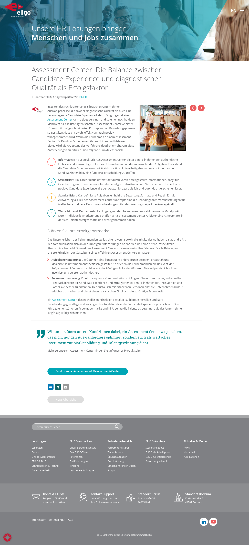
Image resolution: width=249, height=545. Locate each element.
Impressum (39, 520)
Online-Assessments (43, 456)
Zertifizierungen (79, 461)
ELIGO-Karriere (155, 441)
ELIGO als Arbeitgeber (158, 452)
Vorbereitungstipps (118, 447)
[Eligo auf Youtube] (213, 525)
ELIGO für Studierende (158, 456)
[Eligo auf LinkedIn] (204, 525)
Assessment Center (59, 119)
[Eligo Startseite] (18, 10)
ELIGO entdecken (81, 441)
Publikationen (191, 456)
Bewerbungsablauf (156, 461)
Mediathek (189, 452)
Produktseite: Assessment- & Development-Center (88, 371)
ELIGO (83, 97)
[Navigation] (240, 10)
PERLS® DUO (39, 461)
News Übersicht (66, 399)
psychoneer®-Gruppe (82, 470)
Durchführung (116, 461)
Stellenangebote (155, 447)
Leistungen (39, 441)
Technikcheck (115, 452)
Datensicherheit (41, 470)
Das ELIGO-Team (79, 452)
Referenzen (76, 456)
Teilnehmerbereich (120, 441)
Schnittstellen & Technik (45, 465)
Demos (35, 452)
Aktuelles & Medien (195, 441)
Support (112, 470)
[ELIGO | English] (231, 10)
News (186, 447)
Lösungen (37, 447)
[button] (51, 387)
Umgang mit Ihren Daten (122, 465)
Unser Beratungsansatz (83, 447)
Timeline (74, 465)
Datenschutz (57, 520)
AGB (70, 520)
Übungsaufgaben (117, 456)
